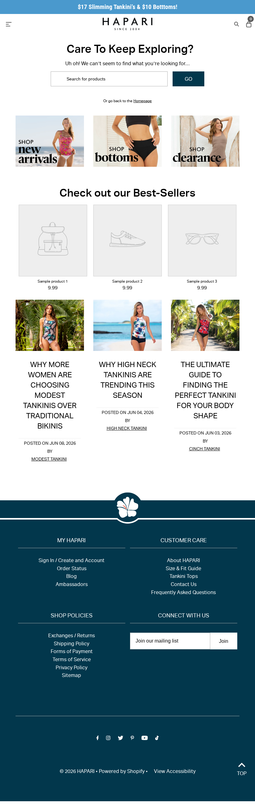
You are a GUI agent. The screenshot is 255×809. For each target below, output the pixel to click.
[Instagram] (108, 739)
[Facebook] (97, 739)
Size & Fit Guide (183, 569)
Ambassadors (72, 585)
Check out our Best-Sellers (127, 194)
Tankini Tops (183, 577)
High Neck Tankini (127, 429)
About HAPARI (183, 561)
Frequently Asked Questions (183, 593)
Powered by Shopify (122, 772)
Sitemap (71, 676)
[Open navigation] (40, 23)
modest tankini (49, 459)
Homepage (142, 101)
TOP (242, 774)
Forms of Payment (72, 652)
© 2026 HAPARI (77, 772)
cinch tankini (204, 449)
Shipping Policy (71, 644)
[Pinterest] (132, 739)
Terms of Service (72, 660)
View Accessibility (175, 772)
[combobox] (109, 78)
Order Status (71, 569)
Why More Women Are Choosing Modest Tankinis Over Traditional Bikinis (49, 396)
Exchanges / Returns (71, 636)
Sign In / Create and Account (71, 561)
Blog (71, 577)
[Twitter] (120, 739)
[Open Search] (235, 24)
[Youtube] (144, 739)
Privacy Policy (71, 668)
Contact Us (184, 585)
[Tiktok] (157, 739)
